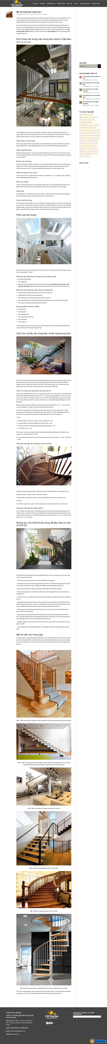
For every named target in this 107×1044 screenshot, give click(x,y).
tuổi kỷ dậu (82, 148)
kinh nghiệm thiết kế (83, 125)
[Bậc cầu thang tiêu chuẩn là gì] (9, 14)
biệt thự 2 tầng (89, 114)
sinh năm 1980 (97, 130)
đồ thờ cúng (88, 156)
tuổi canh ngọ (94, 143)
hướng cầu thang (91, 119)
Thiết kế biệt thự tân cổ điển (92, 140)
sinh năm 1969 (83, 130)
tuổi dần (88, 145)
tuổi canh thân (82, 145)
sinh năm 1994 (90, 138)
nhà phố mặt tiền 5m (84, 127)
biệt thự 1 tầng (82, 114)
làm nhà (90, 125)
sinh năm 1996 (97, 138)
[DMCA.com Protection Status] (53, 1023)
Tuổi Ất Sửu (82, 156)
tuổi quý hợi (96, 151)
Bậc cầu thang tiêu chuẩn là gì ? (29, 12)
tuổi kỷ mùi (88, 148)
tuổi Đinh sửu (95, 153)
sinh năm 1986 (97, 132)
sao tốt (90, 127)
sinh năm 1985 (90, 132)
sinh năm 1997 (83, 140)
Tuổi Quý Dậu (89, 151)
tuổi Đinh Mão (88, 153)
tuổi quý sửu (82, 153)
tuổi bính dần (82, 143)
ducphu (45, 14)
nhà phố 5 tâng (96, 125)
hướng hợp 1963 (83, 122)
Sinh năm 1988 (90, 135)
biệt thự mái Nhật (83, 119)
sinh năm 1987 (83, 135)
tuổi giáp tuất (93, 145)
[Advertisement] (90, 34)
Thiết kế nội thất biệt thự (35, 14)
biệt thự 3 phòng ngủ (84, 117)
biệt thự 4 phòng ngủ (93, 117)
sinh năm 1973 (90, 130)
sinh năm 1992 (97, 135)
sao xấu (94, 127)
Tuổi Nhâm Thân (94, 148)
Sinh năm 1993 (83, 138)
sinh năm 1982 (83, 132)
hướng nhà (90, 122)
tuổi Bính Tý (88, 143)
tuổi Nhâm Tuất (83, 151)
